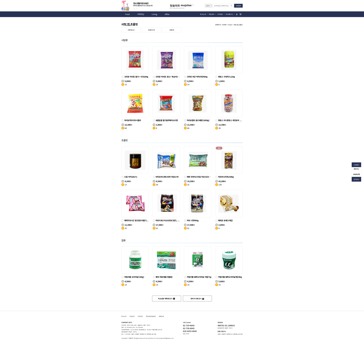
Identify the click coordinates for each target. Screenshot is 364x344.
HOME (224, 25)
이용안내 (131, 316)
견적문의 (356, 179)
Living (154, 14)
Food (127, 14)
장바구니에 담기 (196, 298)
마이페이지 (229, 14)
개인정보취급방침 (151, 316)
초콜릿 (124, 140)
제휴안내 (161, 316)
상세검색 (238, 6)
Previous (134, 8)
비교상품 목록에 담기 (165, 298)
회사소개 (203, 14)
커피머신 (140, 14)
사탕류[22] (131, 30)
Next (137, 8)
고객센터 (220, 14)
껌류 (123, 240)
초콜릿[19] (151, 30)
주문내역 (211, 14)
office (167, 14)
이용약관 (140, 316)
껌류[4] (171, 30)
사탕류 (124, 40)
